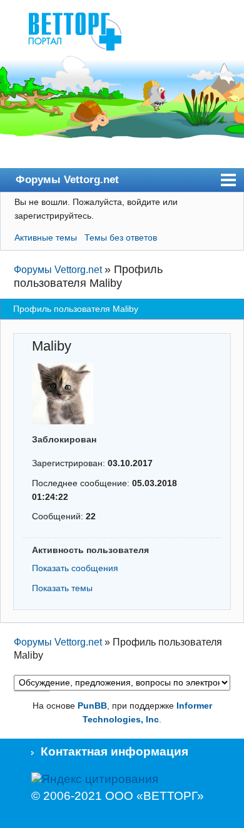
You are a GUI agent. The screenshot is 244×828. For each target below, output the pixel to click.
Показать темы (62, 588)
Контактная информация (114, 751)
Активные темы (45, 237)
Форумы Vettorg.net (67, 179)
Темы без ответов (120, 237)
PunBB (92, 706)
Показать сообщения (75, 568)
